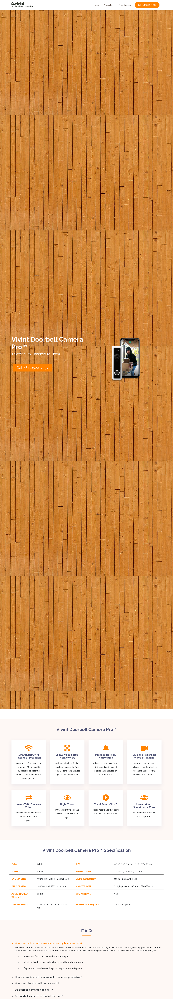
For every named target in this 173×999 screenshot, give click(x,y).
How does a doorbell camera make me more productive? (48, 977)
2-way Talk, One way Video (29, 806)
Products (108, 5)
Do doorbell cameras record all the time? (39, 996)
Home (96, 5)
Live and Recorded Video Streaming (144, 756)
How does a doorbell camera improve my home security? (48, 943)
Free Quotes (125, 5)
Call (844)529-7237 (147, 5)
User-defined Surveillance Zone (144, 806)
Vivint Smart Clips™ (105, 804)
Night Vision (67, 804)
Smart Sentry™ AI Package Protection (29, 756)
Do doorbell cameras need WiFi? (34, 989)
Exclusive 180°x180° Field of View (67, 756)
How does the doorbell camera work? (37, 983)
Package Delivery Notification (105, 756)
